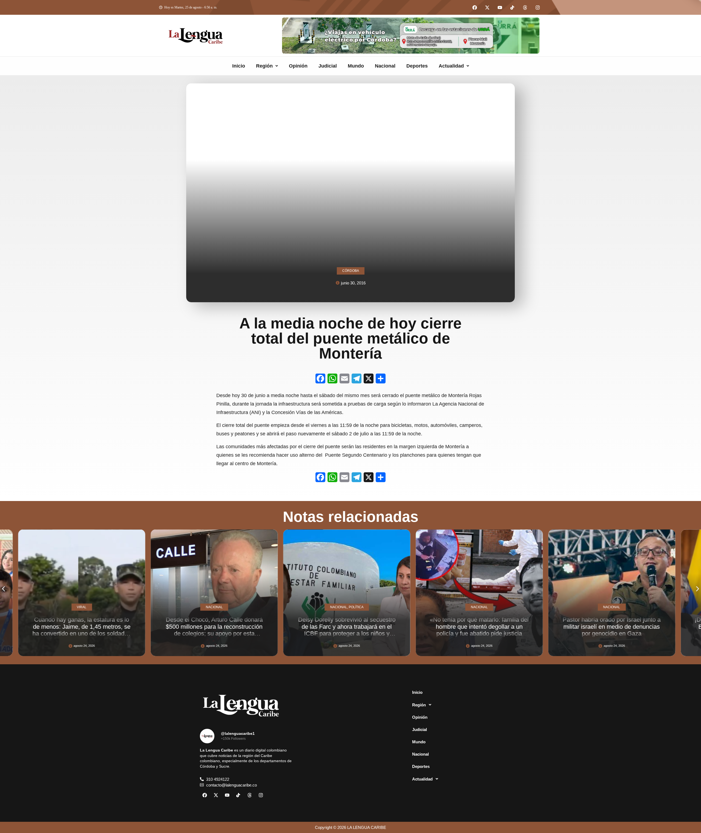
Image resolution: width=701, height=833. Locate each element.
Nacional (385, 66)
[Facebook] (474, 7)
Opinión (298, 66)
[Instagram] (537, 7)
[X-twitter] (487, 7)
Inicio (238, 66)
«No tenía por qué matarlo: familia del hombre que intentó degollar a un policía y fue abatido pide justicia (350, 626)
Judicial (327, 66)
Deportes (417, 66)
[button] (267, 65)
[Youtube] (499, 7)
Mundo (356, 66)
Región (264, 66)
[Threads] (525, 7)
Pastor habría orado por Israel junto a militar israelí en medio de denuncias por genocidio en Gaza (483, 626)
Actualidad (451, 66)
